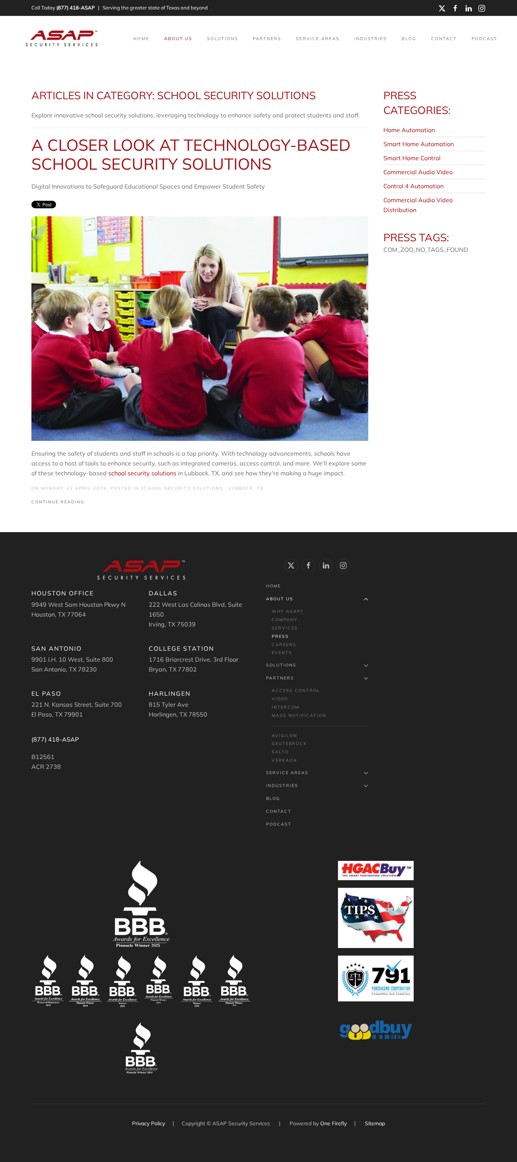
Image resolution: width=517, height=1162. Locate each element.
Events (282, 652)
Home (141, 38)
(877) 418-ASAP (75, 8)
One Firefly (333, 1123)
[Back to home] (62, 38)
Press (280, 636)
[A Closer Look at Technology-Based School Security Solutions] (199, 327)
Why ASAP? (287, 611)
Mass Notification (299, 715)
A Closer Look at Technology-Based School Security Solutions (190, 154)
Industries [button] (370, 38)
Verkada (284, 760)
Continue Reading (57, 501)
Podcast (484, 38)
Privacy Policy (149, 1123)
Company (284, 619)
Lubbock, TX (246, 488)
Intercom (285, 707)
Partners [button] (267, 38)
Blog (409, 38)
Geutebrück (289, 743)
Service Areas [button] (317, 38)
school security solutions (142, 473)
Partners (280, 678)
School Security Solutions (183, 488)
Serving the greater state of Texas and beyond (155, 8)
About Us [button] (178, 38)
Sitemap (375, 1123)
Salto (280, 751)
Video (280, 698)
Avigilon (284, 735)
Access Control (296, 690)
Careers (284, 644)
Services (285, 628)
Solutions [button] (222, 38)
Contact (444, 38)
